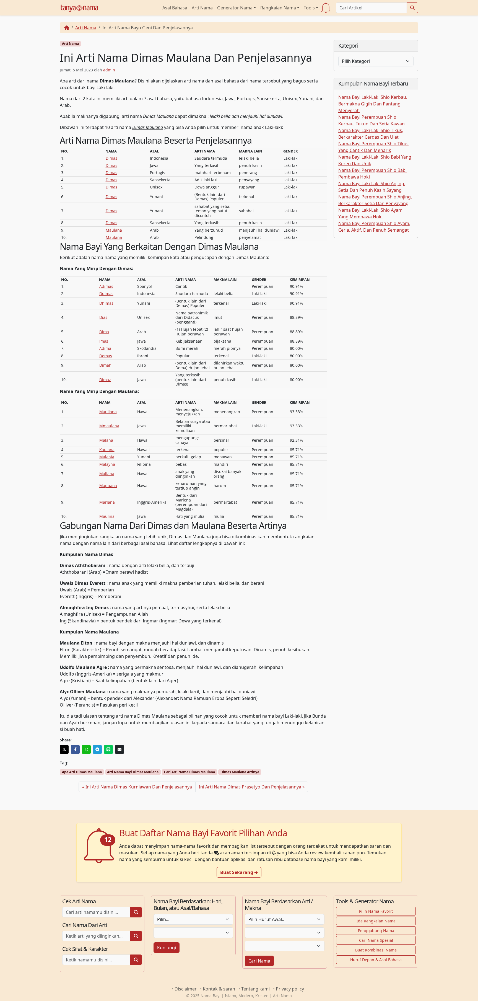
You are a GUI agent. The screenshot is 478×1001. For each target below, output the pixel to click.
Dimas (111, 158)
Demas (105, 355)
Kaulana (107, 449)
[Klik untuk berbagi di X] (64, 749)
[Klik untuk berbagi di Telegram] (97, 749)
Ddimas (106, 293)
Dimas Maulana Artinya (239, 772)
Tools (309, 8)
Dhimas (106, 303)
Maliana (106, 473)
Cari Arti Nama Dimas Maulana (189, 772)
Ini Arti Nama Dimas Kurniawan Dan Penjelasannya (138, 787)
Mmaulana (109, 425)
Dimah (105, 365)
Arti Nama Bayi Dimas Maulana (133, 772)
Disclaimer (186, 989)
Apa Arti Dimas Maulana (82, 772)
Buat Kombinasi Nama (376, 950)
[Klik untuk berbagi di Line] (108, 749)
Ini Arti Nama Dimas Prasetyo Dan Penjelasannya (250, 787)
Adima (105, 348)
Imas (103, 341)
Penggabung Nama (376, 930)
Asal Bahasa (174, 8)
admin (109, 70)
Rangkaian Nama (278, 8)
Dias (103, 317)
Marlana (107, 502)
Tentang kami (255, 989)
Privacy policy (290, 989)
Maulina (107, 516)
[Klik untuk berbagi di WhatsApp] (86, 749)
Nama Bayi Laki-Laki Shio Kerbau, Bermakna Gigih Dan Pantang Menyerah (372, 103)
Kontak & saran (219, 989)
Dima (104, 331)
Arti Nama (202, 8)
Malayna (107, 464)
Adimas (106, 286)
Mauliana (108, 411)
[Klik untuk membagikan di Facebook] (75, 749)
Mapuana (108, 485)
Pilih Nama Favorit (376, 911)
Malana (106, 440)
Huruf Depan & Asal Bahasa (376, 959)
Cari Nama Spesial (376, 940)
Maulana (114, 230)
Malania (106, 456)
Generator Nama (235, 8)
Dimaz (105, 379)
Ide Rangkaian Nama (376, 921)
